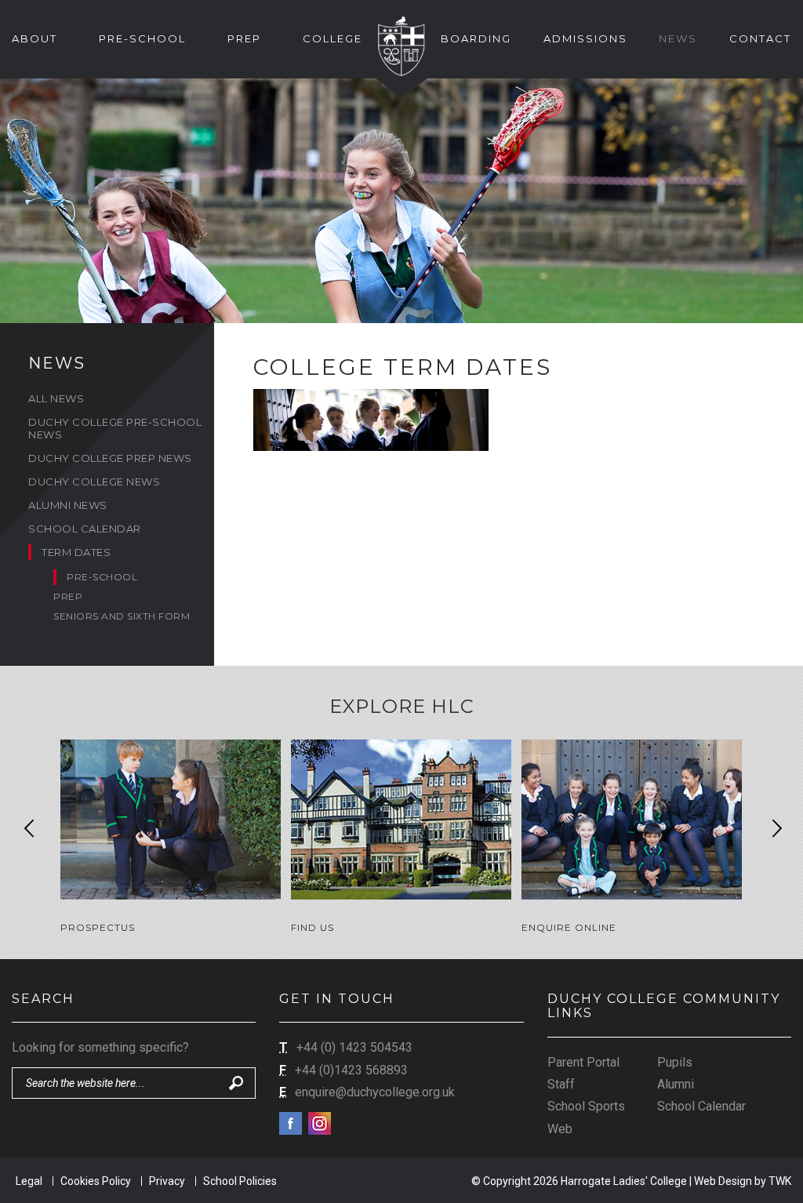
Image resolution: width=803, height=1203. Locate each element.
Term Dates (76, 552)
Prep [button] (244, 38)
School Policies (240, 1181)
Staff (561, 1084)
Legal (29, 1181)
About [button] (34, 38)
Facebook (290, 1123)
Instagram (319, 1123)
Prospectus (97, 927)
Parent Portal (583, 1062)
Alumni (675, 1084)
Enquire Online (568, 927)
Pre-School (102, 577)
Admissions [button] (585, 38)
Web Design (723, 1181)
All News (56, 398)
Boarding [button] (476, 38)
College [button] (332, 38)
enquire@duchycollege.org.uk (375, 1092)
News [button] (678, 38)
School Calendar (84, 528)
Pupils (674, 1062)
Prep (67, 596)
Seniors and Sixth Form (121, 616)
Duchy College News (94, 481)
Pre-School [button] (142, 38)
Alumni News (67, 505)
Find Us (312, 927)
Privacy (167, 1181)
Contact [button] (760, 38)
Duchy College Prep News (110, 458)
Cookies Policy (95, 1181)
